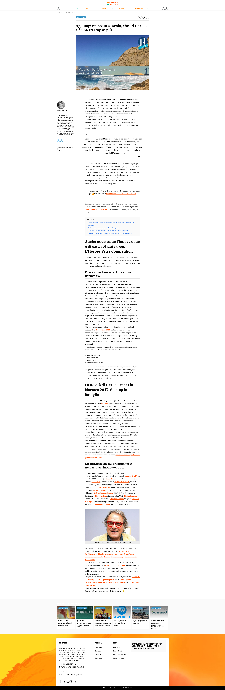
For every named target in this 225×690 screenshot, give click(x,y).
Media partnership (119, 655)
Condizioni (98, 658)
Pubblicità (116, 647)
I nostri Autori (99, 655)
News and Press (70, 12)
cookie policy (164, 688)
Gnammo (105, 404)
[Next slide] (69, 604)
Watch (121, 9)
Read (86, 9)
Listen (104, 9)
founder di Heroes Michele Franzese (121, 194)
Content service (118, 658)
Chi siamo (98, 647)
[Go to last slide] (67, 604)
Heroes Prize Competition (96, 210)
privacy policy (155, 688)
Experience (139, 9)
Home (58, 12)
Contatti (98, 651)
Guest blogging (118, 651)
